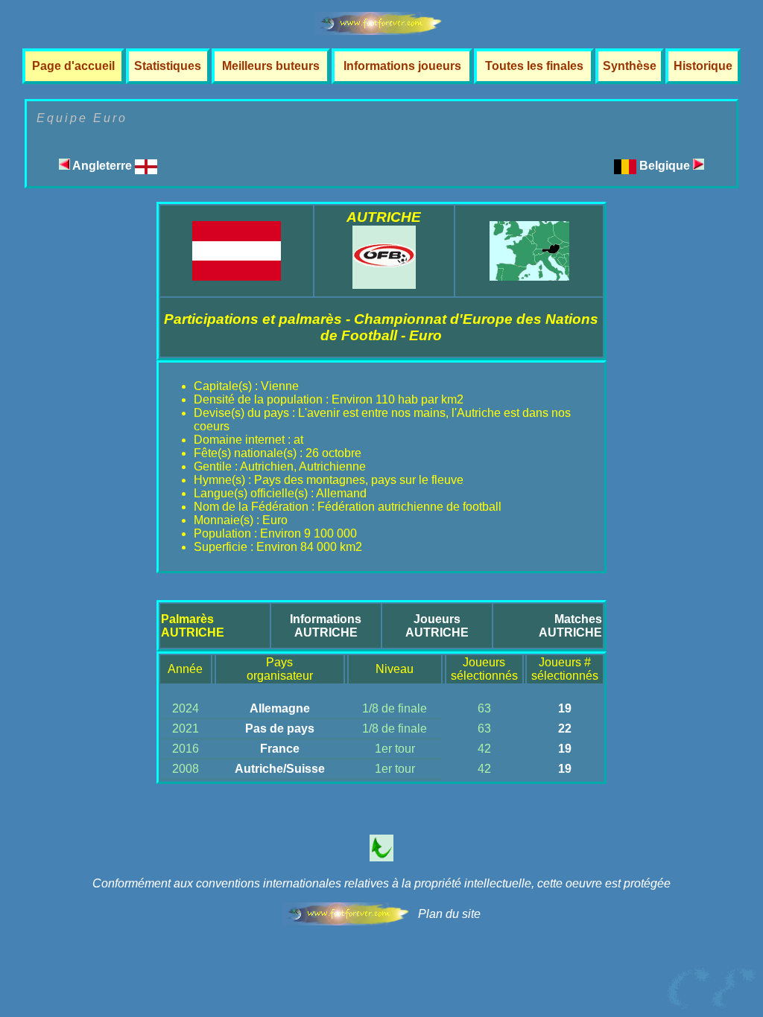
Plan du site (449, 914)
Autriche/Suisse (280, 768)
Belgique (666, 165)
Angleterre (102, 165)
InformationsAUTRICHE (325, 626)
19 (565, 708)
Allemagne (280, 708)
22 (565, 728)
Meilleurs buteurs (271, 66)
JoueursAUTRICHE (437, 626)
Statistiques (167, 66)
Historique (703, 66)
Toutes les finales (534, 66)
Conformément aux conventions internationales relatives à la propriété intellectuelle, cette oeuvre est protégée (381, 883)
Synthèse (629, 66)
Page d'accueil (73, 66)
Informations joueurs (402, 66)
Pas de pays (279, 728)
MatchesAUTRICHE (570, 626)
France (280, 748)
